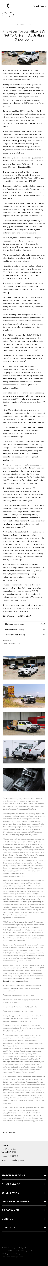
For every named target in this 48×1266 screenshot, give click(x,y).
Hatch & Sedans (13, 1175)
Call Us (4, 13)
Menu (44, 13)
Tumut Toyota (39, 5)
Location (11, 13)
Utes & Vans (10, 1192)
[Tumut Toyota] (6, 5)
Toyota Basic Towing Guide (18, 988)
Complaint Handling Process (12, 1257)
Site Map (5, 1254)
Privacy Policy (15, 1254)
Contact (8, 1227)
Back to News (9, 1132)
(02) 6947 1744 (14, 1156)
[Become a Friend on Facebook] (3, 1239)
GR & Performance (16, 1201)
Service (7, 1218)
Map (4, 1160)
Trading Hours (18, 1160)
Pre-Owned (10, 1210)
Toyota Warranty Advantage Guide (15, 981)
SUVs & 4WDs (11, 1184)
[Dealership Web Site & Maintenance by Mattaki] (7, 1262)
